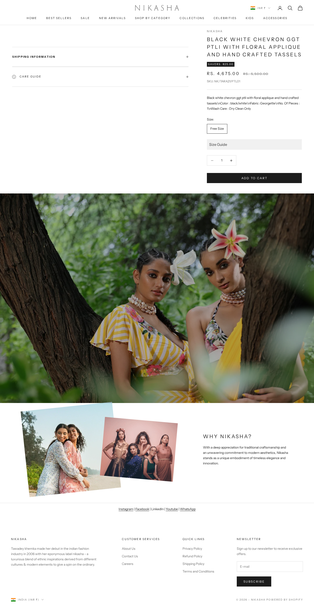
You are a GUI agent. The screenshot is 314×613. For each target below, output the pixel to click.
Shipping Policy (193, 564)
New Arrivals (112, 18)
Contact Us (130, 556)
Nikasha (215, 31)
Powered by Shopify (284, 599)
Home (32, 18)
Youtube (172, 509)
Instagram (126, 509)
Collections (192, 18)
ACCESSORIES (275, 18)
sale (85, 18)
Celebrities (225, 18)
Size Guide (218, 144)
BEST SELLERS (58, 18)
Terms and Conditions (198, 571)
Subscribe (254, 581)
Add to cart (254, 178)
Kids (250, 18)
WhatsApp (188, 509)
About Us (128, 549)
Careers (127, 564)
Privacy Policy (192, 549)
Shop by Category (153, 18)
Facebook (142, 509)
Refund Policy (192, 556)
